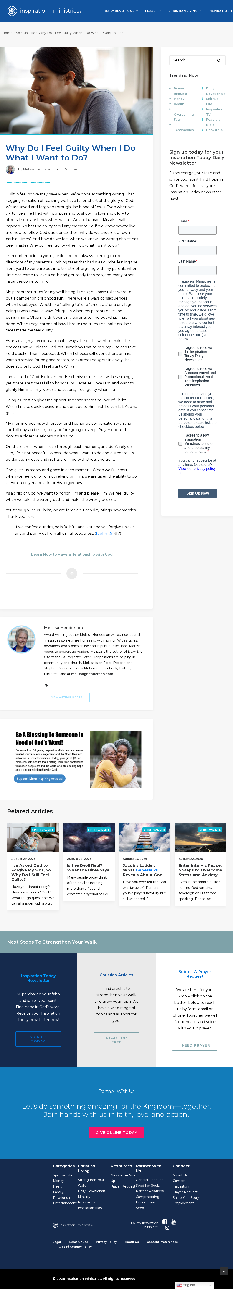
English (188, 1285)
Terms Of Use (78, 1242)
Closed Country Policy (75, 1246)
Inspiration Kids (90, 1208)
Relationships (63, 1198)
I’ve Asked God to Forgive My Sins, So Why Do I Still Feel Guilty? (31, 872)
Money (179, 98)
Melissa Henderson (38, 169)
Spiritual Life (25, 33)
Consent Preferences (162, 1242)
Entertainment (65, 1203)
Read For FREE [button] (117, 1040)
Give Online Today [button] (116, 1132)
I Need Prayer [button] (195, 1045)
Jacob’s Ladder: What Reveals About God (142, 870)
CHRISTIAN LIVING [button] (183, 11)
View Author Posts (66, 697)
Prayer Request (123, 1186)
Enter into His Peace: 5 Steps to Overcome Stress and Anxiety (200, 870)
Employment (183, 1203)
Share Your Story (186, 1198)
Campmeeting (147, 1197)
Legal (57, 1242)
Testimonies (184, 130)
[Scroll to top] (224, 1271)
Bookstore (214, 130)
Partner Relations (150, 1191)
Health (179, 104)
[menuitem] (121, 11)
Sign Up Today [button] (39, 1039)
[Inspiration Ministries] (44, 11)
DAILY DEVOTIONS (119, 11)
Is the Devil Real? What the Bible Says (88, 867)
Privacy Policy (106, 1242)
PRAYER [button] (151, 11)
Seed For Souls (148, 1186)
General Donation (150, 1180)
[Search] (197, 60)
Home (7, 33)
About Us (180, 1175)
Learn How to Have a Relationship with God (72, 554)
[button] (218, 60)
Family (58, 1192)
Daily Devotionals (91, 1191)
